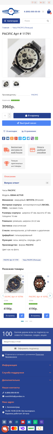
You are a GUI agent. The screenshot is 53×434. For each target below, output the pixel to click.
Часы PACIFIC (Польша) (22, 27)
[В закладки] (23, 276)
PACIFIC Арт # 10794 (13, 296)
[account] (49, 2)
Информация (9, 365)
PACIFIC (34, 94)
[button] (22, 321)
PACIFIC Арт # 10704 (38, 296)
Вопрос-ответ (26, 182)
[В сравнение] (23, 282)
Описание (10, 176)
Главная (5, 27)
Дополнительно (11, 380)
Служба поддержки (13, 372)
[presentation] (3, 295)
